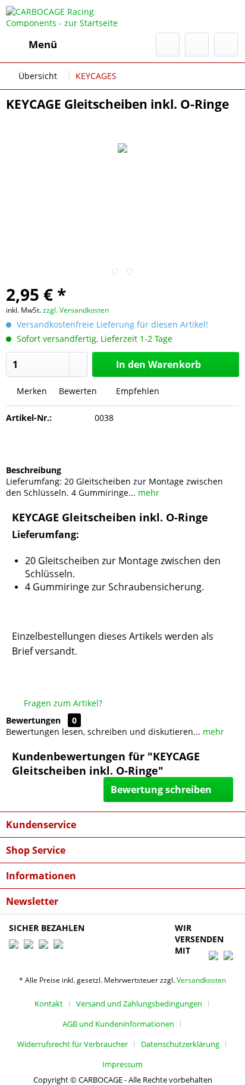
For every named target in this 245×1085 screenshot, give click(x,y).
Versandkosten (201, 980)
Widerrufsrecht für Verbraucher (72, 1044)
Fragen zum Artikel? (61, 703)
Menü (43, 44)
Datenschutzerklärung (180, 1044)
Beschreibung (33, 470)
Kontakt (48, 1003)
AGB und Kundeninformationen (118, 1023)
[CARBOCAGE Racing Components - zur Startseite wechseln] (64, 16)
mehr (147, 492)
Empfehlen (136, 391)
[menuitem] (31, 44)
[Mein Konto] (197, 44)
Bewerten (77, 391)
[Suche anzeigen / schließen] (168, 44)
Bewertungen (33, 720)
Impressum (122, 1064)
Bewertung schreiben (161, 789)
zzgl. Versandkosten (76, 310)
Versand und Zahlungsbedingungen (139, 1003)
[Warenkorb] (226, 44)
